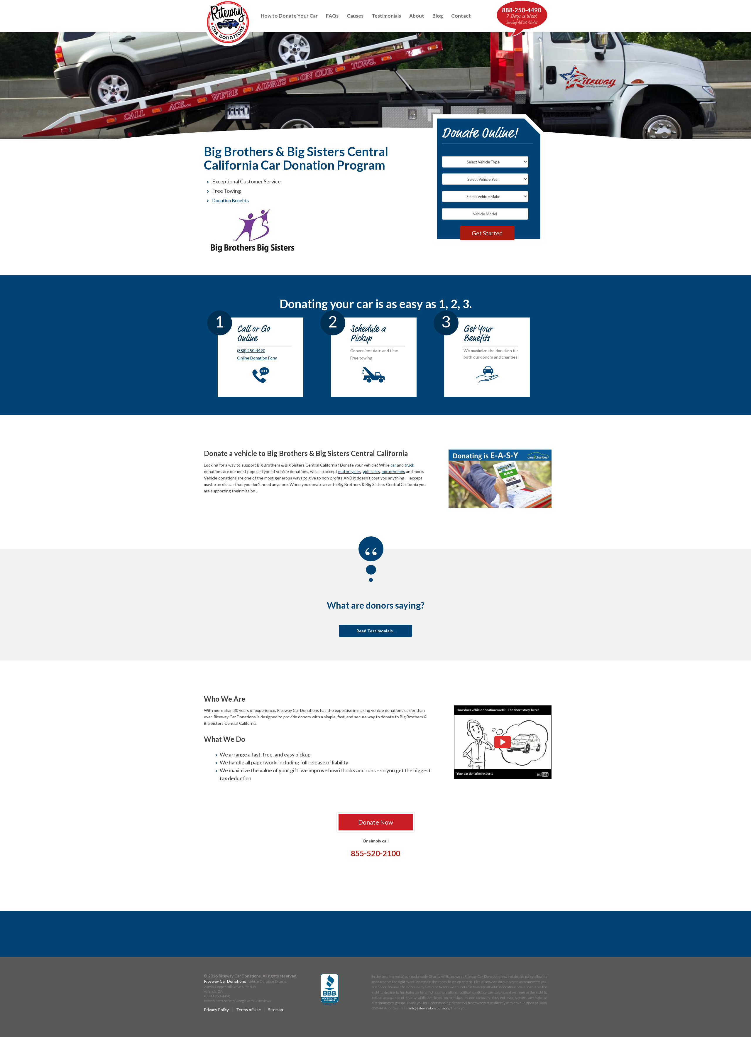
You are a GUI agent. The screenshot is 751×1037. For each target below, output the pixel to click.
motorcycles (349, 471)
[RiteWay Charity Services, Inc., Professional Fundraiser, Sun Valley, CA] (329, 990)
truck (409, 464)
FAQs (332, 16)
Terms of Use (248, 1009)
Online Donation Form (257, 357)
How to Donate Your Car (289, 16)
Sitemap (275, 1009)
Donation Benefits (230, 200)
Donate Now (375, 822)
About (416, 16)
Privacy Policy (216, 1009)
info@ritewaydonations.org (429, 1008)
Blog (437, 16)
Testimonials (386, 16)
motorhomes (393, 471)
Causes (355, 16)
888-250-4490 (521, 9)
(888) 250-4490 (251, 350)
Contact (461, 16)
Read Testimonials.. (375, 630)
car (393, 464)
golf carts (371, 471)
